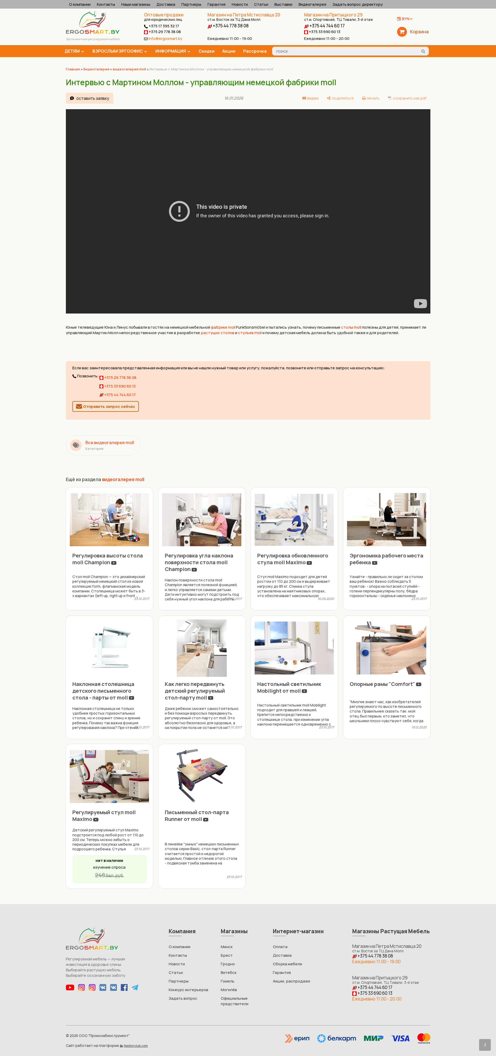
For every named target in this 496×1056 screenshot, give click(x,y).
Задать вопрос (183, 998)
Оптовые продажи (164, 15)
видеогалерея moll (129, 69)
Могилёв (229, 989)
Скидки (207, 51)
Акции (228, 51)
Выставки (283, 4)
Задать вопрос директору (357, 4)
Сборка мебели (287, 964)
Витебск (228, 972)
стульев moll (250, 332)
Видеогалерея (312, 4)
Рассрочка (255, 51)
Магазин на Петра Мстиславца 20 (244, 17)
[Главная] (92, 32)
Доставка (165, 4)
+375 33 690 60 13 (324, 31)
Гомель (227, 981)
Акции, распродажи (291, 981)
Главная (73, 69)
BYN (405, 18)
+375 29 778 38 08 (164, 31)
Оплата (280, 946)
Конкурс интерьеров (188, 989)
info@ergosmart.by (165, 38)
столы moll (351, 327)
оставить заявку (92, 98)
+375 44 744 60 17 (327, 26)
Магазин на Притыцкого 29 (338, 17)
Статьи (261, 4)
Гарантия (216, 4)
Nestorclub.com (136, 1045)
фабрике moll (223, 327)
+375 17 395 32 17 (163, 26)
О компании (80, 4)
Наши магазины (135, 4)
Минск (227, 946)
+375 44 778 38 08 (230, 26)
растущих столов (217, 332)
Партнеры (191, 4)
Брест (227, 955)
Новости (240, 4)
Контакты (106, 4)
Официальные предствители (234, 1001)
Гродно (228, 964)
